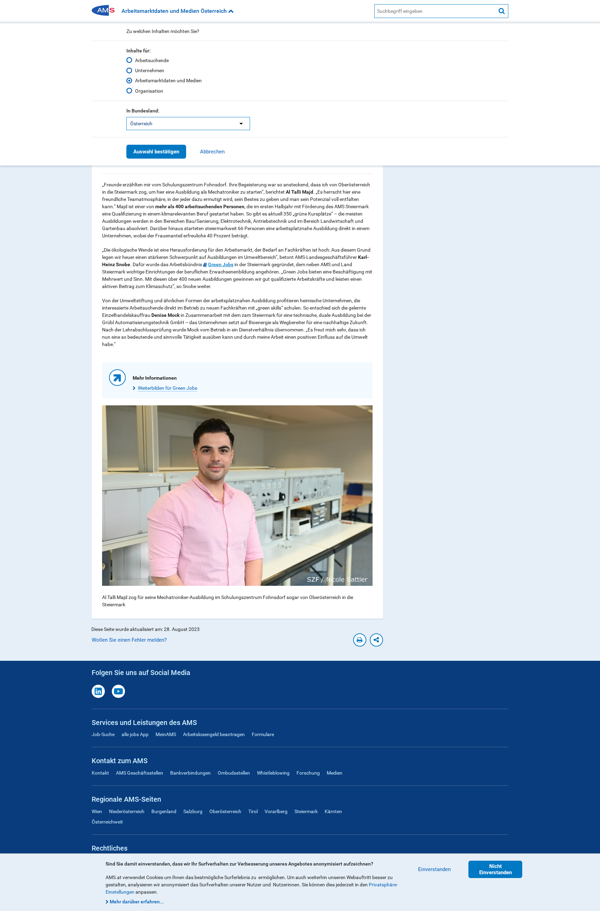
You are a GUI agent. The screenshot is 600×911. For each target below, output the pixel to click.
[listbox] (188, 123)
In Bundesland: (142, 110)
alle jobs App (135, 734)
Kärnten (333, 811)
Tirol (253, 811)
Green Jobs (220, 264)
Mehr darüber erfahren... (137, 901)
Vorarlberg (276, 811)
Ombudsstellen (234, 773)
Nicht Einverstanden (495, 869)
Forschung (308, 773)
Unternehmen (149, 70)
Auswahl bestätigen (156, 152)
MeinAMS (166, 734)
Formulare (263, 734)
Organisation (149, 91)
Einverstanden (434, 869)
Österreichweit (107, 822)
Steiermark (306, 811)
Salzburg (192, 811)
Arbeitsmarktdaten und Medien (168, 80)
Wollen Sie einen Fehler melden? (129, 640)
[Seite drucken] (359, 640)
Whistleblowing (273, 773)
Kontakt (100, 773)
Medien (334, 773)
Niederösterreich (126, 811)
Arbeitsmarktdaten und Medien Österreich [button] (175, 11)
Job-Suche (103, 734)
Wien (97, 811)
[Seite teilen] (376, 640)
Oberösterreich (225, 811)
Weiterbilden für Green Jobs (167, 388)
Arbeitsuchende (152, 60)
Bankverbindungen (190, 773)
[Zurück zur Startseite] (105, 11)
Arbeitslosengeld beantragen (214, 734)
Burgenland (163, 811)
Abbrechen (212, 152)
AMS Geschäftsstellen (139, 773)
